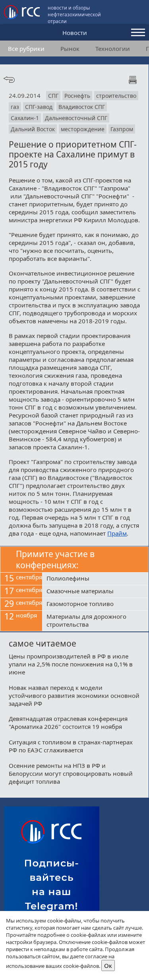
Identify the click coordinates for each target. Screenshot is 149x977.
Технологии (112, 48)
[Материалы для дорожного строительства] (95, 621)
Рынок (69, 48)
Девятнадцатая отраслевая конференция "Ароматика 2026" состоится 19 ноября (68, 722)
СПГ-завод (38, 107)
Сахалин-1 (25, 118)
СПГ (53, 95)
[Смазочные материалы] (95, 592)
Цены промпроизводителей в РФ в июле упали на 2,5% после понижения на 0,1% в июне (71, 664)
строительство (116, 95)
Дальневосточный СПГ (76, 118)
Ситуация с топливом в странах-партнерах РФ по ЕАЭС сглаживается (71, 746)
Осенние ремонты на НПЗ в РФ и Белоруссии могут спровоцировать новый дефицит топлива (71, 773)
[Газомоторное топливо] (95, 604)
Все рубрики (26, 48)
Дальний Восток (33, 129)
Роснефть (77, 95)
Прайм (117, 533)
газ (15, 107)
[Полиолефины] (95, 579)
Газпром (121, 129)
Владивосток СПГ (81, 107)
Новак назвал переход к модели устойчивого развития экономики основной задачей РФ (74, 695)
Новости (74, 33)
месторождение (82, 129)
